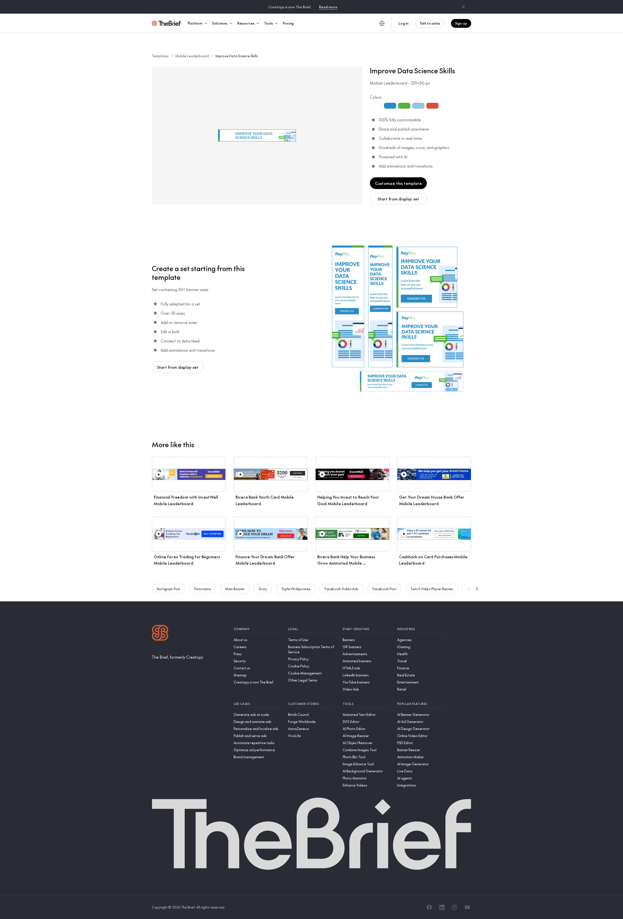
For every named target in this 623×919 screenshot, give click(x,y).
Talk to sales (430, 23)
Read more (328, 6)
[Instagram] (454, 907)
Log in (404, 23)
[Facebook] (429, 907)
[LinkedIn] (442, 907)
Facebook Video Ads (341, 588)
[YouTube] (467, 907)
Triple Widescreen (296, 588)
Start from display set (398, 198)
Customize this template (398, 183)
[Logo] (160, 633)
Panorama (202, 588)
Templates (160, 55)
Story (263, 588)
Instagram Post (168, 588)
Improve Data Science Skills (237, 55)
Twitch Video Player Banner (432, 588)
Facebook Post (384, 588)
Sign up (461, 23)
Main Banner (235, 588)
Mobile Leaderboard (192, 55)
